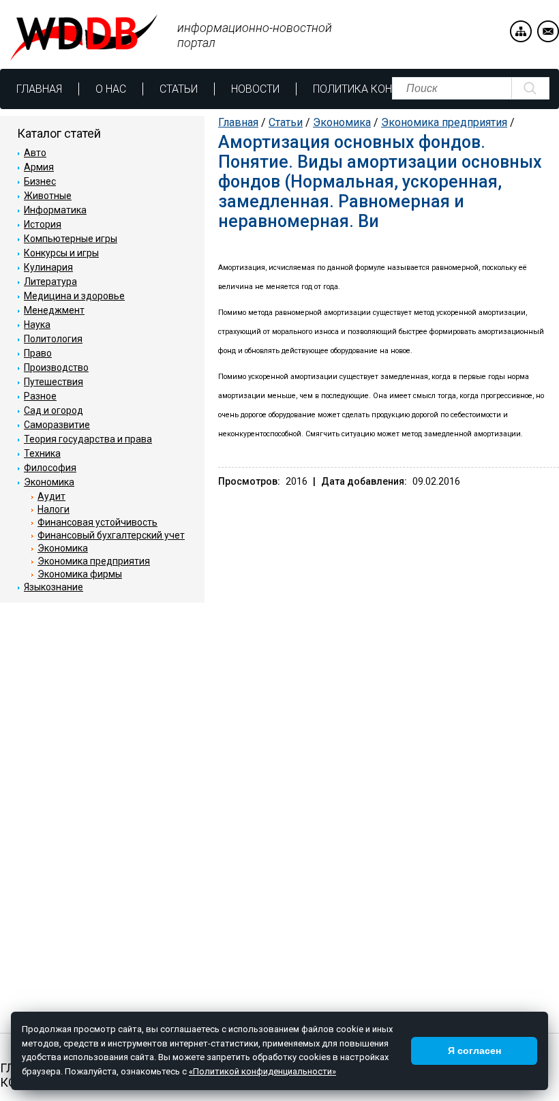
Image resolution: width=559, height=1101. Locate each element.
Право (38, 353)
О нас (110, 88)
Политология (53, 338)
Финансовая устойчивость (97, 522)
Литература (50, 281)
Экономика (342, 122)
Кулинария (48, 267)
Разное (40, 396)
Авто (35, 152)
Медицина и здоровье (74, 295)
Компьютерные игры (70, 238)
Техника (42, 453)
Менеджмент (54, 310)
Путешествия (53, 381)
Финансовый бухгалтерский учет (111, 535)
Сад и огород (53, 410)
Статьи (179, 88)
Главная (39, 88)
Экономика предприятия (444, 122)
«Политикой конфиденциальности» (262, 1071)
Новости (255, 88)
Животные (48, 195)
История (42, 224)
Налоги (53, 509)
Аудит (51, 496)
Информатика (55, 210)
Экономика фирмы (79, 574)
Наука (37, 324)
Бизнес (40, 181)
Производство (56, 367)
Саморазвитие (57, 424)
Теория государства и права (88, 439)
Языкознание (53, 587)
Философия (50, 467)
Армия (39, 167)
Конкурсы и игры (61, 252)
